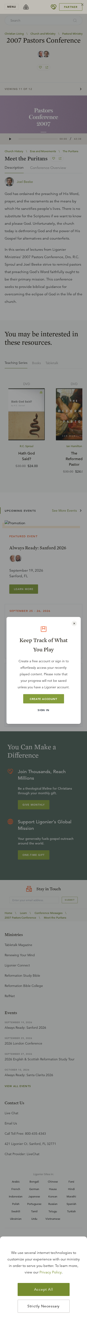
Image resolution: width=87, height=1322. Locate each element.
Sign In (43, 710)
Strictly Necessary (43, 1306)
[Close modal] (74, 623)
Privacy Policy (50, 1272)
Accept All (43, 1289)
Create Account (43, 699)
